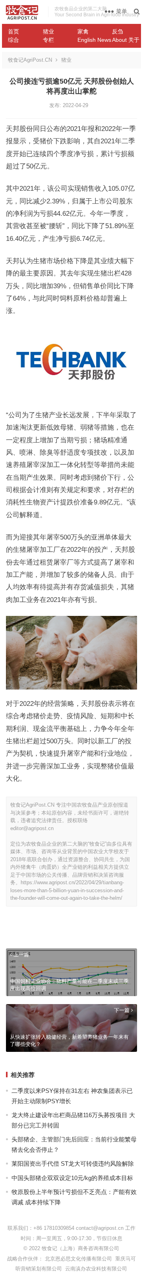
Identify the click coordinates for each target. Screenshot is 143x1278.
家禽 (83, 31)
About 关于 (125, 40)
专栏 (48, 40)
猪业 (48, 31)
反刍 (117, 31)
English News (91, 40)
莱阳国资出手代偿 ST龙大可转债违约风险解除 (73, 1163)
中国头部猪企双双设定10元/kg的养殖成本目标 (72, 1177)
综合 (13, 40)
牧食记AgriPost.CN (30, 60)
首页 (13, 31)
